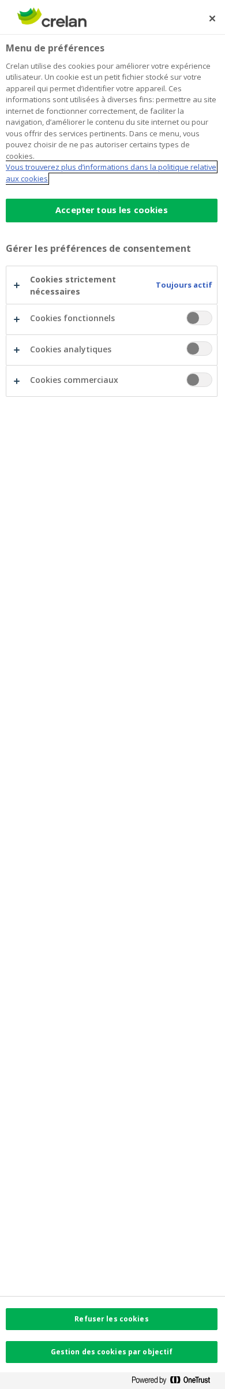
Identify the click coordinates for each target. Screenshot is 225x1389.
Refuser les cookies (111, 1319)
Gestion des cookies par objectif (112, 1352)
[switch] (199, 318)
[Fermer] (212, 18)
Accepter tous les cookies (111, 209)
